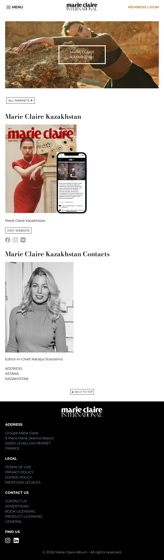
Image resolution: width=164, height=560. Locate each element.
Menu (17, 7)
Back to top (84, 391)
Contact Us (16, 501)
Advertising (17, 506)
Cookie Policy (18, 477)
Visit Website (18, 230)
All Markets (18, 100)
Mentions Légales (23, 482)
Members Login (143, 7)
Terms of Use (18, 467)
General (13, 522)
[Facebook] (7, 239)
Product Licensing (23, 516)
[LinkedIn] (16, 540)
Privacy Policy (19, 472)
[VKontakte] (23, 239)
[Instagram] (15, 239)
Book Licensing (20, 511)
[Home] (82, 6)
